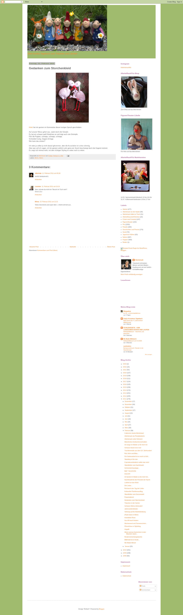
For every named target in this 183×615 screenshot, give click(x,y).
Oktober (127, 407)
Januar (127, 546)
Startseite (73, 247)
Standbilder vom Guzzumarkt (134, 494)
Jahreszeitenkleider (131, 509)
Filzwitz (125, 227)
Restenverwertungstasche (133, 537)
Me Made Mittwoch (129, 339)
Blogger (101, 609)
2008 (125, 556)
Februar (127, 430)
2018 (125, 378)
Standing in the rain (131, 459)
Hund (124, 232)
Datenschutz (127, 576)
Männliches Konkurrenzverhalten (135, 442)
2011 (125, 399)
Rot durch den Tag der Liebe (134, 488)
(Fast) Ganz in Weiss (131, 515)
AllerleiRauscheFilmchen (131, 217)
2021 (125, 370)
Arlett (31, 127)
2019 (125, 376)
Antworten (38, 179)
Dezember (128, 401)
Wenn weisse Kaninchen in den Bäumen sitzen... (135, 533)
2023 (125, 364)
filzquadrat (127, 311)
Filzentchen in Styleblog (132, 526)
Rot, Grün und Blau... (131, 453)
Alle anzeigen (148, 354)
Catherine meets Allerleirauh (134, 433)
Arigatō (126, 529)
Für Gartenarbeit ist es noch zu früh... (136, 456)
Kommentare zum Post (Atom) (47, 250)
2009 (125, 553)
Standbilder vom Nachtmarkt (134, 465)
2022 (125, 367)
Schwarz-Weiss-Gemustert (133, 506)
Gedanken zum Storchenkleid (134, 500)
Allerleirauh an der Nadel (131, 212)
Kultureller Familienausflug (133, 491)
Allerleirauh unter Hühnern (133, 439)
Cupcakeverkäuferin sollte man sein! (136, 462)
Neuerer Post (34, 247)
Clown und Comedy (129, 219)
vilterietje (38, 173)
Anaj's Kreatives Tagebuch (132, 319)
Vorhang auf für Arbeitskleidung (135, 512)
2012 (125, 396)
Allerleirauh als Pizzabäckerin (134, 436)
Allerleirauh (139, 260)
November (128, 404)
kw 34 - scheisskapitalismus (131, 313)
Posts (143, 586)
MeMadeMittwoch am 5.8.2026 (132, 341)
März (126, 428)
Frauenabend (129, 497)
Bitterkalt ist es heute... (132, 540)
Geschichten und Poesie (131, 229)
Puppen (125, 240)
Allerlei (36, 158)
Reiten (125, 242)
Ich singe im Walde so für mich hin (136, 445)
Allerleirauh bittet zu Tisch (131, 214)
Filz (124, 224)
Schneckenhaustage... (132, 468)
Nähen (41, 158)
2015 (125, 387)
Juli (126, 416)
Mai (126, 422)
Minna (37, 202)
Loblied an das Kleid (131, 483)
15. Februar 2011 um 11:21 (49, 202)
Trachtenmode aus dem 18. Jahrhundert (138, 451)
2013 (125, 393)
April (126, 425)
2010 (125, 550)
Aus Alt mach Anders (131, 520)
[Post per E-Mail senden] (68, 156)
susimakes (127, 346)
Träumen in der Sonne (132, 503)
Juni (126, 419)
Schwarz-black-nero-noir (132, 448)
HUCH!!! (127, 474)
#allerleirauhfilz (126, 67)
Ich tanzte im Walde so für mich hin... (136, 477)
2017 (125, 381)
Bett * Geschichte (130, 471)
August (127, 413)
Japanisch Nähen (129, 234)
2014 (125, 390)
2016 (125, 384)
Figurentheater (128, 222)
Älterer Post (111, 247)
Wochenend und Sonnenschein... (135, 523)
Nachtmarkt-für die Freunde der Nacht (137, 480)
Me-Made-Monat (130, 543)
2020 (125, 373)
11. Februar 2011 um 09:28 (51, 173)
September (129, 410)
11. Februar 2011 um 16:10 (51, 186)
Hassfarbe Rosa (129, 517)
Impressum (126, 566)
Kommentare (145, 590)
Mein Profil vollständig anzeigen (131, 274)
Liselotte (38, 186)
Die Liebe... (128, 485)
